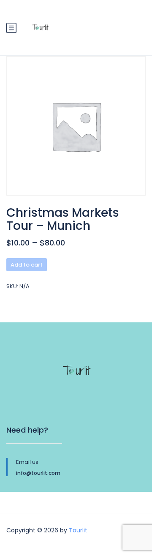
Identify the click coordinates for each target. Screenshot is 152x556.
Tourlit (78, 530)
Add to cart (27, 265)
